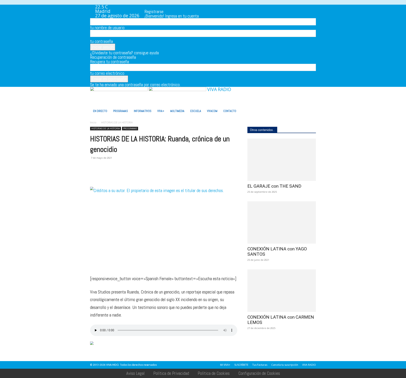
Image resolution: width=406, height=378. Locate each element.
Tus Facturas (259, 365)
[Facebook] (152, 7)
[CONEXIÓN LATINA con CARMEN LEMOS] (281, 290)
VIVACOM (212, 111)
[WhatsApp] (178, 7)
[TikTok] (165, 7)
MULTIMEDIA (177, 111)
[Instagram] (156, 7)
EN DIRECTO (100, 111)
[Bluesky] (186, 7)
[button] (311, 92)
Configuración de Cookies (259, 373)
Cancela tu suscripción (284, 365)
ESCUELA (195, 111)
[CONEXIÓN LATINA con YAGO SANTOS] (281, 222)
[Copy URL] (152, 175)
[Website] (174, 7)
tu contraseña (101, 41)
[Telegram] (143, 175)
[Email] (123, 175)
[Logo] (119, 89)
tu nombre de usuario (107, 27)
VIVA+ (160, 111)
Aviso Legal (135, 373)
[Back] (195, 7)
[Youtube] (183, 7)
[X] (169, 7)
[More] (162, 175)
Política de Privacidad (171, 373)
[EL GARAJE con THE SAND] (281, 160)
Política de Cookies (214, 373)
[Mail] (160, 7)
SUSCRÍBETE (241, 365)
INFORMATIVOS (142, 111)
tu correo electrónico (107, 73)
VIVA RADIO (309, 365)
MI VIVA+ (225, 365)
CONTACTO (229, 111)
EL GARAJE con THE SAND (274, 186)
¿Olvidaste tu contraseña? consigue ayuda (124, 53)
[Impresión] (133, 175)
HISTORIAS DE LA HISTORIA (105, 128)
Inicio (93, 122)
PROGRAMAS (120, 111)
